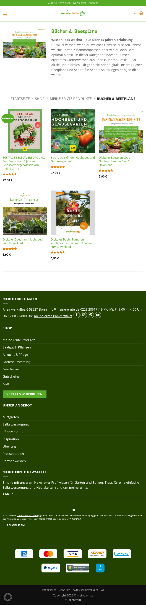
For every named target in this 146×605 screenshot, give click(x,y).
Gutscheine (11, 376)
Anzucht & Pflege (15, 354)
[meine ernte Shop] (73, 13)
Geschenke (11, 369)
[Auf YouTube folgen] (98, 315)
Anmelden (15, 525)
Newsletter (79, 2)
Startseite (20, 98)
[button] (5, 13)
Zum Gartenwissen (59, 2)
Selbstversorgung (16, 424)
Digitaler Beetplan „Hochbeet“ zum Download (23, 241)
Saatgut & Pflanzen (17, 347)
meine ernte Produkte (71, 98)
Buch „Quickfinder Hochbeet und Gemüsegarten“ (73, 159)
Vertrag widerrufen (24, 394)
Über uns (9, 446)
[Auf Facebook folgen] (77, 315)
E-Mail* (8, 494)
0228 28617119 (91, 309)
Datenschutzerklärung (88, 590)
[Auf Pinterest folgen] (91, 315)
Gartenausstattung (16, 362)
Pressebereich (13, 453)
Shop (40, 98)
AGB (6, 384)
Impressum (49, 590)
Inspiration (11, 439)
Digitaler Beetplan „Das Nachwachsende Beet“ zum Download (117, 161)
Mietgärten (11, 417)
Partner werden (14, 461)
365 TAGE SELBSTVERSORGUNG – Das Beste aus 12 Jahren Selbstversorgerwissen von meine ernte (25, 163)
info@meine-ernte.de (63, 309)
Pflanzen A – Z (13, 432)
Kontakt (93, 2)
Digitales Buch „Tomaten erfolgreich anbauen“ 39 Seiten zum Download (71, 243)
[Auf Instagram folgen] (83, 315)
